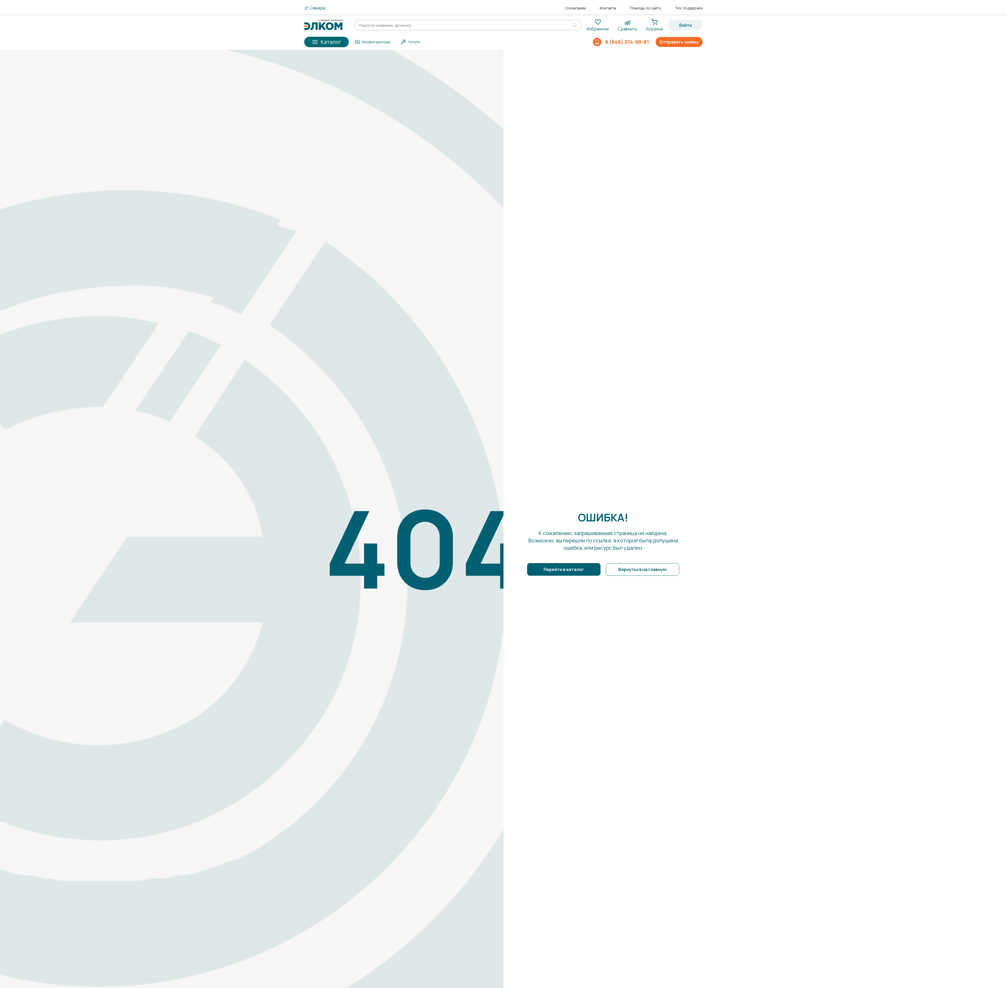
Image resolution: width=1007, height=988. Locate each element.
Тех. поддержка (689, 8)
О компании (575, 8)
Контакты (608, 8)
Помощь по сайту (645, 8)
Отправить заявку (679, 42)
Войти (685, 25)
